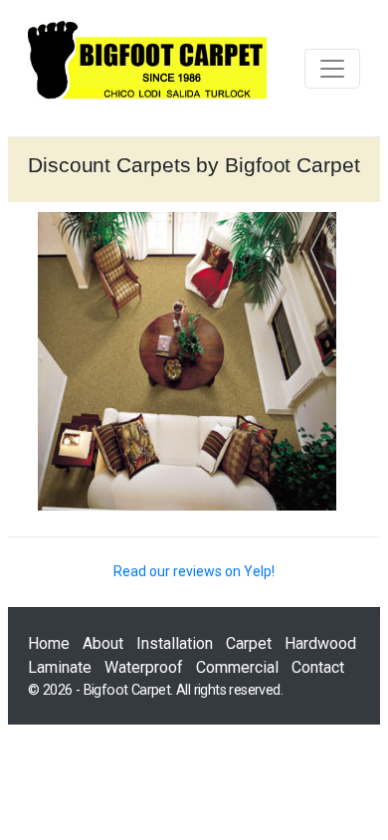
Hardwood (320, 643)
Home (49, 643)
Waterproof (143, 667)
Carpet (249, 643)
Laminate (60, 667)
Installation (174, 643)
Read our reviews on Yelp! (194, 571)
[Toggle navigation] (332, 69)
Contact (317, 667)
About (103, 643)
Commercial (237, 667)
